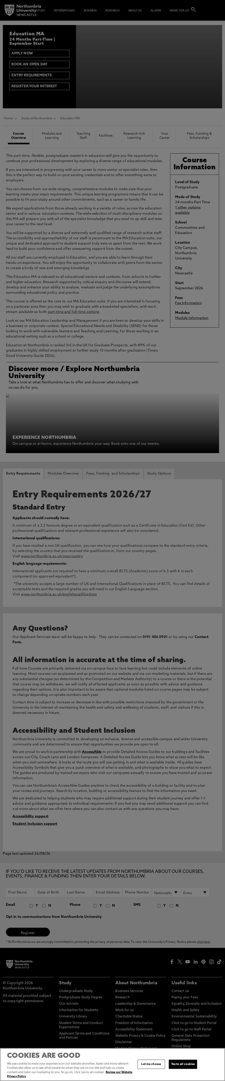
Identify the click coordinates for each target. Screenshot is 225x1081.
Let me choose (151, 1064)
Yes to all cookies (183, 1064)
